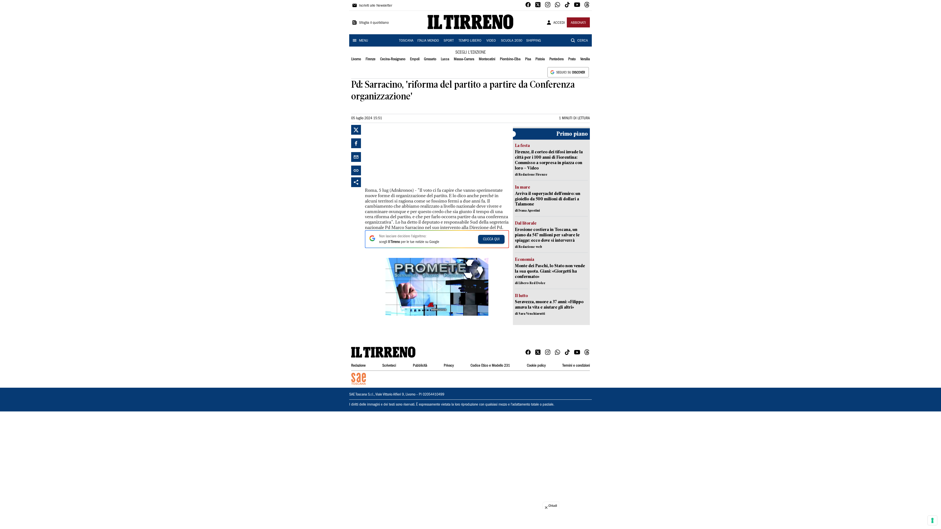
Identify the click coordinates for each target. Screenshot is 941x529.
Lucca (445, 59)
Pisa (528, 59)
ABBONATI (578, 23)
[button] (437, 287)
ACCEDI (559, 23)
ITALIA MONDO (428, 41)
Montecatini (487, 59)
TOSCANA (406, 41)
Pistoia (540, 59)
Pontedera (556, 59)
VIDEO (491, 41)
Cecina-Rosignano (392, 59)
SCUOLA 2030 (511, 41)
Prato (572, 59)
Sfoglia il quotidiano (374, 23)
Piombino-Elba (510, 59)
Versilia (585, 59)
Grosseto (430, 59)
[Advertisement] (401, 155)
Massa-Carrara (464, 59)
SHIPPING (533, 41)
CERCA (582, 41)
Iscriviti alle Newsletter (375, 6)
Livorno (356, 59)
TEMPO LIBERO (469, 41)
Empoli (415, 59)
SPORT (449, 41)
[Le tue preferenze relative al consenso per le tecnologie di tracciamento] (932, 520)
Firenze (370, 59)
